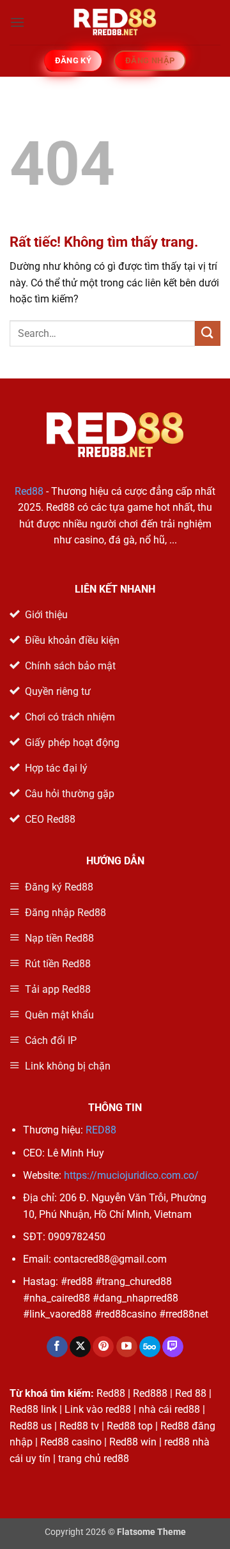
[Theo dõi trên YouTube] (126, 1347)
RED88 (101, 1130)
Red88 (29, 491)
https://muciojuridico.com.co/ (131, 1175)
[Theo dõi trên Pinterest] (103, 1347)
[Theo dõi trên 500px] (149, 1347)
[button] (17, 22)
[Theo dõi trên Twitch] (172, 1347)
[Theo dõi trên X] (80, 1347)
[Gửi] (207, 333)
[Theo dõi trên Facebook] (57, 1347)
